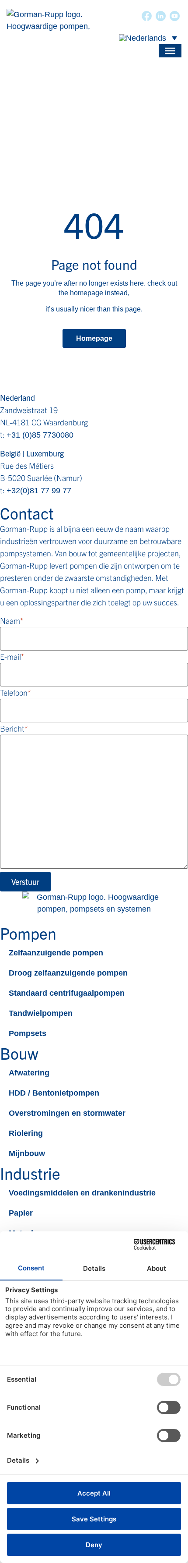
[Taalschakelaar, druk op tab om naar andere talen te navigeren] (148, 38)
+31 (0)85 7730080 (40, 435)
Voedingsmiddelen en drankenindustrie (82, 1192)
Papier (21, 1213)
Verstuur (25, 882)
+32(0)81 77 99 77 (39, 490)
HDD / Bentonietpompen (54, 1093)
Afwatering (29, 1072)
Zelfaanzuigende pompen (56, 952)
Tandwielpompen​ (41, 1013)
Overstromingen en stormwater (67, 1113)
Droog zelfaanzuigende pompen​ (68, 973)
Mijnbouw (27, 1153)
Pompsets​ (27, 1033)
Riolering (26, 1133)
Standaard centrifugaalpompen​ (67, 993)
